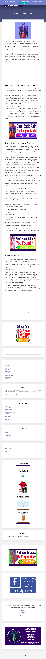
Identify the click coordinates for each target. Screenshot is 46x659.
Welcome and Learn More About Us (11, 394)
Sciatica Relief (7, 413)
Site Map (6, 436)
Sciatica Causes (8, 368)
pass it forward (25, 536)
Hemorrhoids (8, 212)
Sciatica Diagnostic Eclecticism (10, 452)
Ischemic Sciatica (8, 407)
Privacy (6, 432)
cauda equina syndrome (10, 101)
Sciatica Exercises (8, 416)
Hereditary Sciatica (8, 454)
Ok (20, 3)
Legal (23, 613)
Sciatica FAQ (7, 378)
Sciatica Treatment (8, 369)
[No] (44, 2)
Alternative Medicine (9, 375)
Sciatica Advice (7, 415)
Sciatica (14, 312)
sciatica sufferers (23, 204)
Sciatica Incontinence (29, 312)
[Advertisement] (23, 71)
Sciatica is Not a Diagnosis (10, 412)
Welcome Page (23, 610)
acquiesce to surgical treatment (24, 261)
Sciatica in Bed (7, 451)
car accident (23, 172)
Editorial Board (8, 435)
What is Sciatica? (8, 365)
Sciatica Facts (7, 406)
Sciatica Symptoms (20, 312)
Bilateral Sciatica (8, 410)
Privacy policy (24, 3)
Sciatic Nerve (7, 419)
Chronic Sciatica (8, 377)
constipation (14, 212)
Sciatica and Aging (8, 448)
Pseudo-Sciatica (8, 372)
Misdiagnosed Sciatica (9, 374)
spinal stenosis (25, 100)
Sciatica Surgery (8, 371)
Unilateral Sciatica (8, 409)
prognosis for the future (10, 269)
